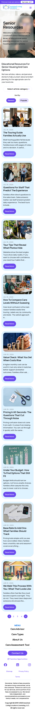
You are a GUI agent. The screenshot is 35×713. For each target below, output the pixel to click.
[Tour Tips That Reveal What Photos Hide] (17, 230)
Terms (17, 677)
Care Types (17, 634)
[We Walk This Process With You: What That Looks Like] (17, 571)
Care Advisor (17, 629)
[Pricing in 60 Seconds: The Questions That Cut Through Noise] (17, 398)
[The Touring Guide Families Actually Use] (17, 118)
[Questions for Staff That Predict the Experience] (17, 173)
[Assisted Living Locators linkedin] (17, 664)
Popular (24, 100)
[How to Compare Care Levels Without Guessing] (17, 285)
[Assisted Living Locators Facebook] (5, 664)
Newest (11, 100)
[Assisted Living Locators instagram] (29, 664)
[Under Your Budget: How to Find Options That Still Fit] (17, 456)
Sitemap (9, 671)
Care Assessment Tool (17, 645)
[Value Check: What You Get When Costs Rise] (17, 343)
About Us (17, 640)
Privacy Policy (24, 671)
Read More (9, 154)
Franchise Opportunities (18, 659)
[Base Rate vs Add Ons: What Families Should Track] (17, 513)
